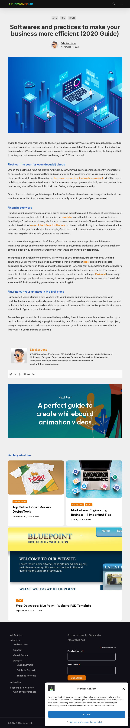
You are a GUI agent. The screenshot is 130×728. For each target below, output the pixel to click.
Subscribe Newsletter (22, 687)
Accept (86, 714)
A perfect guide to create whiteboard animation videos (65, 411)
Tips (63, 18)
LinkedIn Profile (24, 664)
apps (86, 261)
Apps (54, 18)
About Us (15, 640)
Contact (17, 649)
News (88, 505)
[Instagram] (24, 374)
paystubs (67, 217)
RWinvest (100, 274)
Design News (19, 501)
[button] (123, 688)
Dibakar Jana (68, 43)
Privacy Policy (96, 722)
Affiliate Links (20, 644)
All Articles (16, 635)
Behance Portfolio (26, 675)
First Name (74, 664)
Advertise (15, 682)
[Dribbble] (11, 374)
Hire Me (17, 660)
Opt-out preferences (79, 722)
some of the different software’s (47, 225)
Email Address (76, 651)
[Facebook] (19, 374)
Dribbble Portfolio (26, 670)
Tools (72, 18)
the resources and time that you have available (79, 178)
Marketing (77, 505)
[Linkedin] (28, 374)
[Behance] (33, 374)
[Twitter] (15, 374)
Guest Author (20, 655)
